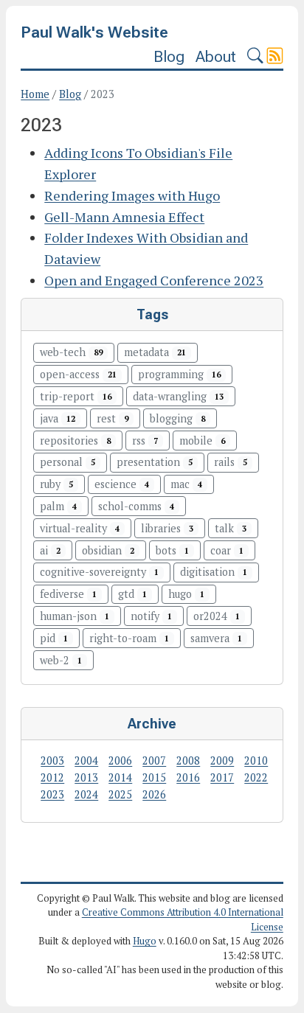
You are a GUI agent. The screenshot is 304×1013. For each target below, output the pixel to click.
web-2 (61, 660)
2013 (86, 777)
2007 (154, 760)
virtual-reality (80, 528)
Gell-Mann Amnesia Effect (124, 217)
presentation (155, 462)
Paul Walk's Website (94, 32)
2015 (154, 777)
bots (172, 550)
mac (186, 484)
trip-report (75, 396)
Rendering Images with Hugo (132, 195)
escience (121, 484)
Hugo (144, 940)
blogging (177, 418)
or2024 (216, 616)
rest (112, 418)
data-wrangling (178, 396)
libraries (167, 528)
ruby (56, 484)
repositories (75, 441)
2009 (222, 760)
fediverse (68, 594)
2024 (86, 794)
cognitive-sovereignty (99, 572)
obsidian (108, 550)
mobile (202, 441)
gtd (132, 594)
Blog (168, 56)
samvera (216, 638)
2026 (154, 794)
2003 (52, 760)
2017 (222, 777)
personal (67, 462)
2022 (256, 777)
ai (50, 550)
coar (226, 550)
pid (54, 638)
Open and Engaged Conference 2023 (153, 280)
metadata (155, 352)
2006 (120, 760)
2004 (86, 760)
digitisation (213, 572)
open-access (78, 374)
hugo (186, 594)
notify (151, 616)
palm (58, 506)
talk (230, 528)
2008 (188, 760)
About (216, 56)
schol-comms (136, 506)
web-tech (71, 352)
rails (230, 462)
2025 (120, 794)
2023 (52, 794)
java (57, 418)
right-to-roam (129, 638)
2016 (188, 777)
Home (35, 94)
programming (179, 374)
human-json (74, 616)
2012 (52, 777)
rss (145, 441)
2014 (120, 777)
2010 (256, 760)
